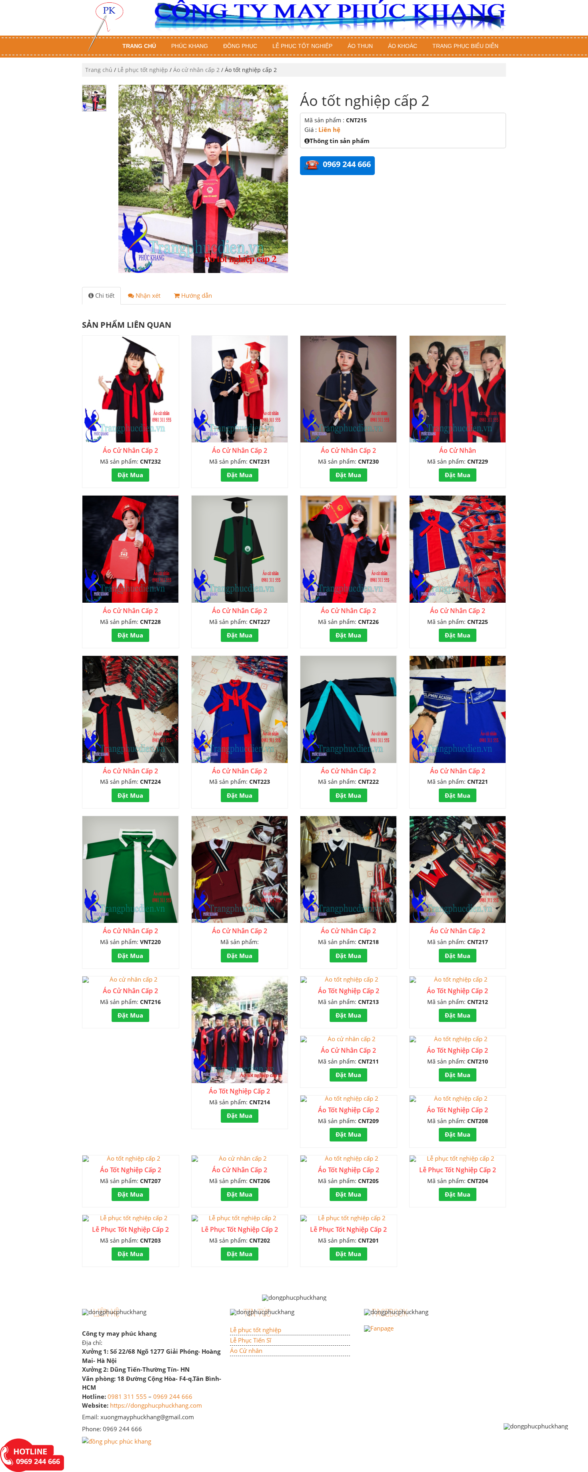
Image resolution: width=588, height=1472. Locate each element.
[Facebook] (379, 1328)
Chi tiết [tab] (104, 295)
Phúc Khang (189, 46)
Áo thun (360, 46)
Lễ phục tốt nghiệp (302, 46)
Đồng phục (240, 46)
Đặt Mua (130, 475)
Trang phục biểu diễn (465, 46)
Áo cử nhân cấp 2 (196, 70)
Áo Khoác (402, 46)
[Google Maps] (116, 1440)
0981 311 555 (127, 1396)
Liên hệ (329, 129)
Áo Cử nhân (246, 1350)
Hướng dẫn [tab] (196, 295)
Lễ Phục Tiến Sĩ (250, 1340)
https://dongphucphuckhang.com (156, 1405)
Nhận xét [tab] (147, 295)
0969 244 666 (172, 1396)
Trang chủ (139, 46)
